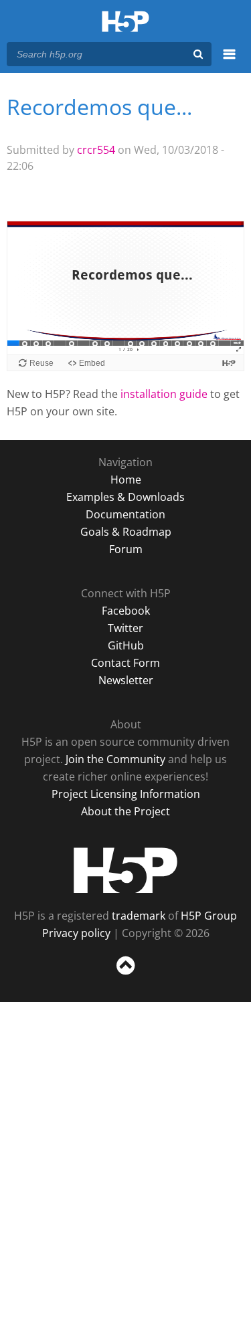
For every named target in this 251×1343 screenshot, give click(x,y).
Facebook (126, 610)
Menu (229, 61)
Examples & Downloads (125, 497)
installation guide (163, 394)
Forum (126, 549)
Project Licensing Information (126, 794)
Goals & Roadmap (125, 531)
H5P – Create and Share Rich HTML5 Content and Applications (125, 22)
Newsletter (125, 680)
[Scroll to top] (125, 975)
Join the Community (115, 759)
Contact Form (125, 662)
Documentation (125, 514)
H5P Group (209, 915)
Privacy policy (76, 933)
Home (125, 479)
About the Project (125, 811)
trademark (138, 915)
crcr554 (96, 149)
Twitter (125, 628)
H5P (125, 870)
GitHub (126, 645)
